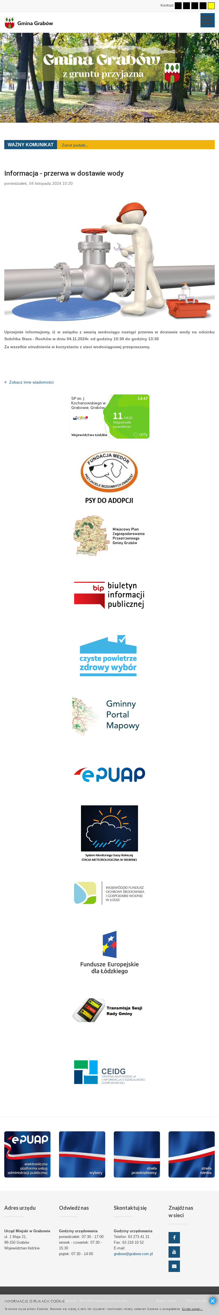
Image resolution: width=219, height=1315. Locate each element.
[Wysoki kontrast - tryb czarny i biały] (194, 5)
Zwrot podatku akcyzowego (86, 145)
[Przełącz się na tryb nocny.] (186, 5)
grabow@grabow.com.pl (133, 1254)
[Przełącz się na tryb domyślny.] (178, 5)
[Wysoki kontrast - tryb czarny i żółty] (203, 5)
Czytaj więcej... (192, 1308)
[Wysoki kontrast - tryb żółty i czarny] (211, 5)
